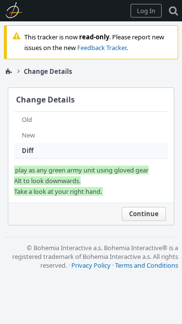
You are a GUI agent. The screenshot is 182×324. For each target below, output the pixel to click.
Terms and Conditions (146, 265)
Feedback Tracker (101, 47)
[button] (146, 10)
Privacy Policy (91, 265)
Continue (144, 213)
